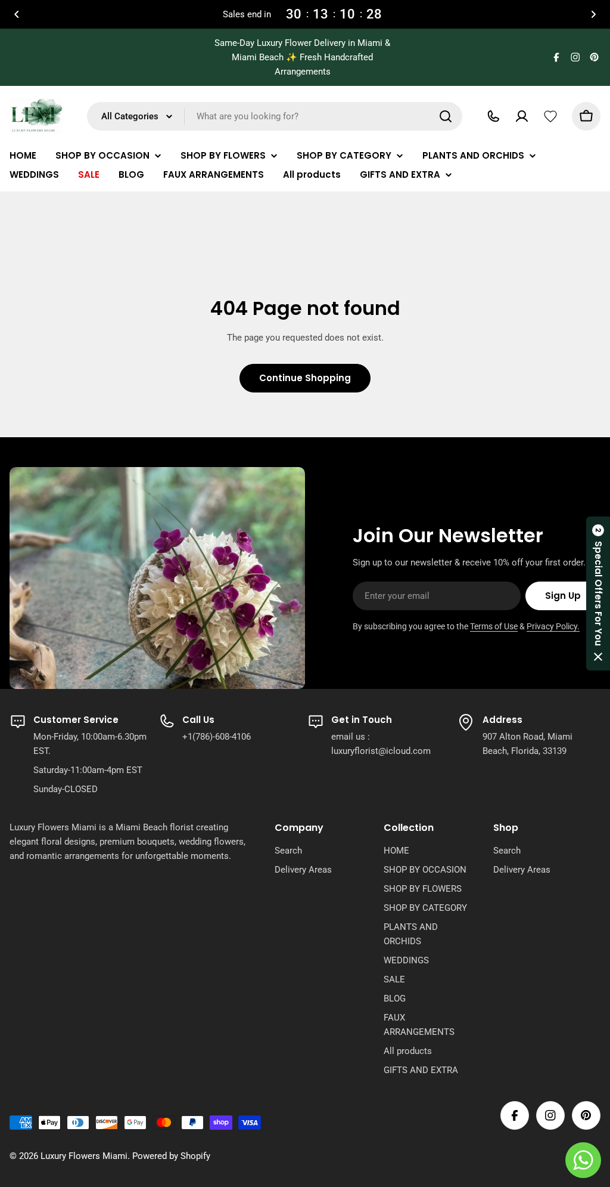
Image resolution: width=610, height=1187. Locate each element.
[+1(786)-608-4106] (493, 116)
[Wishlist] (550, 116)
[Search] (445, 116)
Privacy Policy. (553, 626)
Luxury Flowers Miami (84, 1156)
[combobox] (274, 116)
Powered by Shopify (171, 1156)
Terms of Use (494, 626)
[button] (17, 14)
